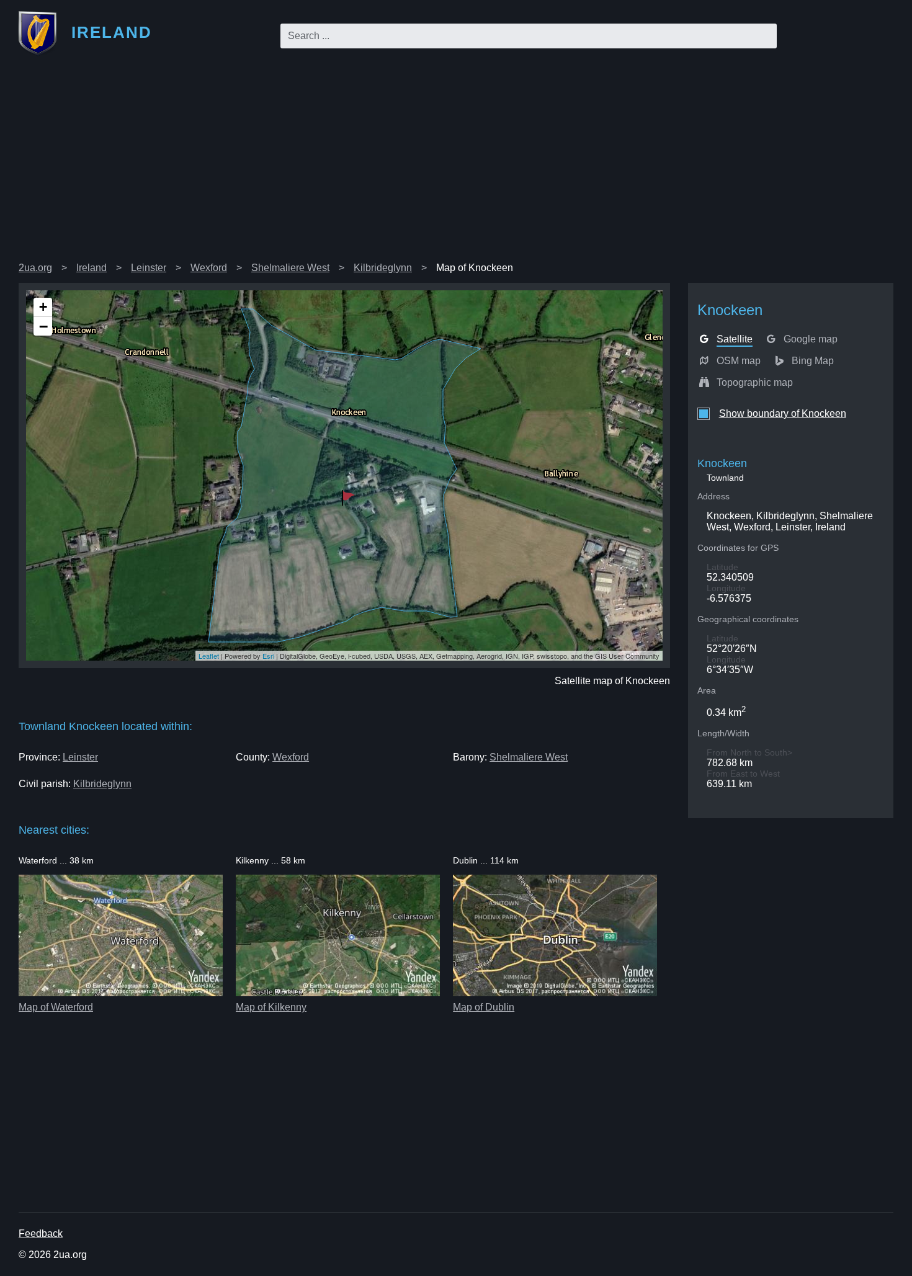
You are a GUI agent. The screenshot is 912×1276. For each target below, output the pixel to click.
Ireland (91, 267)
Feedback (41, 1233)
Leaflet (209, 656)
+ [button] (43, 307)
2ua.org (35, 267)
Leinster (148, 267)
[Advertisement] (456, 164)
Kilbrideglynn (383, 267)
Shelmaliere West (290, 267)
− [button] (43, 326)
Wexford (208, 267)
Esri (268, 656)
